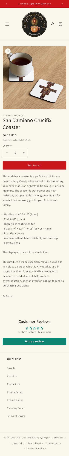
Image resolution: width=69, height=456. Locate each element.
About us (12, 376)
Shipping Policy (16, 408)
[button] (7, 24)
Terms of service (16, 415)
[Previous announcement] (6, 4)
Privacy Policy (14, 392)
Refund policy (15, 399)
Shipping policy (53, 443)
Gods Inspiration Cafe (21, 437)
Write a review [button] (34, 341)
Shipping (6, 140)
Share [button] (9, 296)
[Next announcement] (62, 4)
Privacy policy (18, 443)
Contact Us (13, 384)
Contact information (36, 448)
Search (11, 368)
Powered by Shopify (40, 437)
